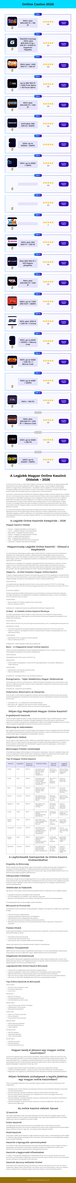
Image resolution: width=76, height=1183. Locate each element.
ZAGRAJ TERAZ (63, 23)
